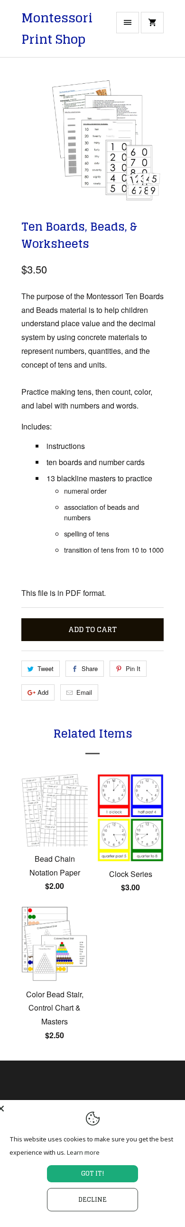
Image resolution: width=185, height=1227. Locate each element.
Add (42, 692)
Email (84, 692)
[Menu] (127, 22)
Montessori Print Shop (56, 28)
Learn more (83, 1152)
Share (90, 668)
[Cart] (152, 22)
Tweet (45, 668)
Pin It (133, 668)
